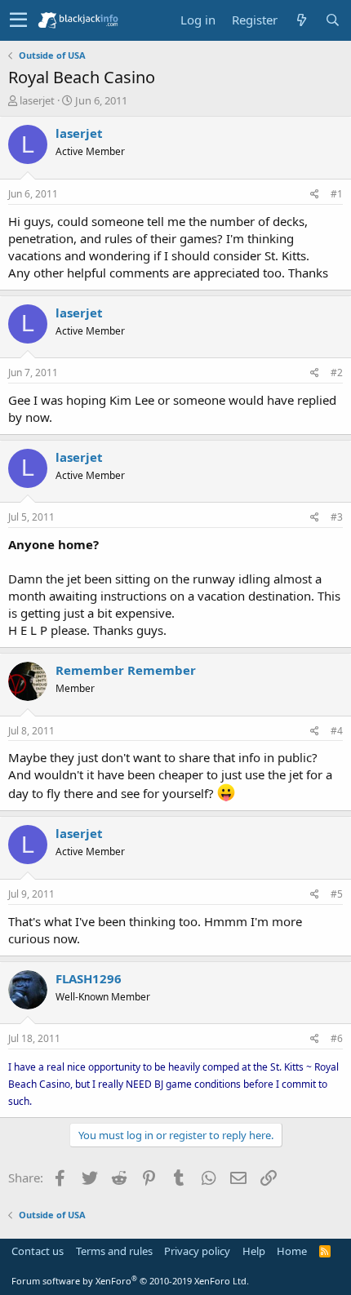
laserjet (37, 100)
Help (253, 1251)
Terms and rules (114, 1251)
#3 (337, 517)
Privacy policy (197, 1251)
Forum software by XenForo (130, 1281)
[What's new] (301, 20)
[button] (18, 20)
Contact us (37, 1251)
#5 (337, 894)
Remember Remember (126, 670)
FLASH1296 (89, 978)
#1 (337, 194)
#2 (337, 372)
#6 (337, 1038)
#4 (337, 731)
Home (292, 1251)
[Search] (332, 20)
